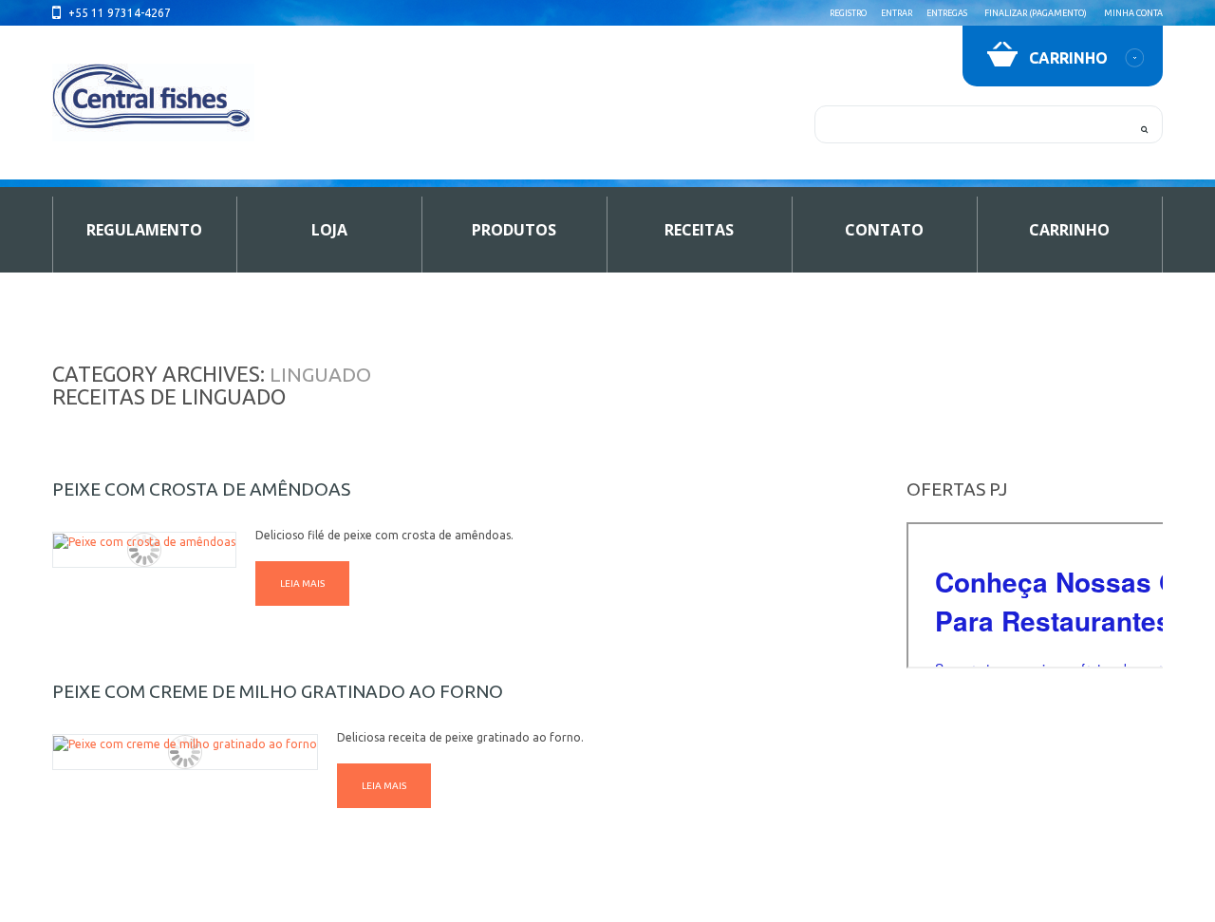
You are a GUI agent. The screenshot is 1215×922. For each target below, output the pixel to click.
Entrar (896, 13)
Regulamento (144, 229)
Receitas (699, 229)
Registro (848, 13)
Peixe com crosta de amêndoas (201, 489)
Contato (884, 229)
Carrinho (1069, 229)
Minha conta (1133, 13)
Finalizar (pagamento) (1035, 13)
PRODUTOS (514, 229)
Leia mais (302, 583)
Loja (329, 229)
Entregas (946, 13)
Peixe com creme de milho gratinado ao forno (277, 691)
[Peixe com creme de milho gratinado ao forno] (185, 744)
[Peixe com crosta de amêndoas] (144, 542)
